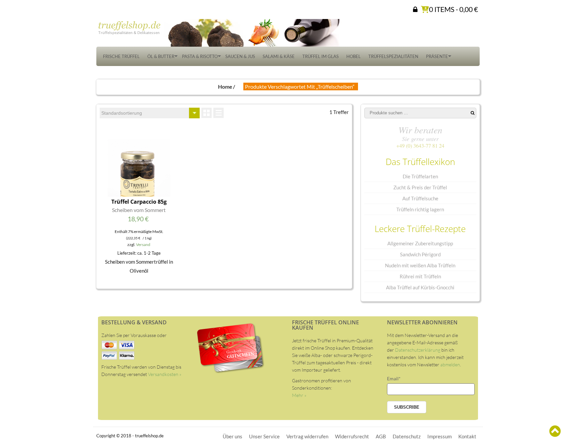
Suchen (472, 113)
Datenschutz (407, 436)
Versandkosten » (164, 374)
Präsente (437, 56)
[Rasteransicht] (206, 113)
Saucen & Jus (240, 56)
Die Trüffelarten (420, 176)
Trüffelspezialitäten (393, 56)
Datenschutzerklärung (417, 350)
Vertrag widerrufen (307, 436)
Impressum (439, 436)
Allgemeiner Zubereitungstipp (420, 243)
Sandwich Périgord (420, 254)
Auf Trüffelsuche (420, 198)
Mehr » (299, 395)
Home (225, 86)
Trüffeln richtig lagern (420, 209)
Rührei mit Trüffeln (420, 276)
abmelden (450, 364)
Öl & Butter (160, 56)
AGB (381, 436)
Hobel (353, 56)
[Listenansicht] (218, 113)
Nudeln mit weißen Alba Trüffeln (420, 265)
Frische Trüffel (121, 56)
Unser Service (264, 436)
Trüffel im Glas (320, 56)
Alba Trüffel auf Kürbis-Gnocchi (420, 287)
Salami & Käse (279, 56)
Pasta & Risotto (200, 56)
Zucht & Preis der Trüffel (420, 187)
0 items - (453, 9)
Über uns (232, 436)
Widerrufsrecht (352, 436)
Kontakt (467, 436)
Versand (143, 244)
